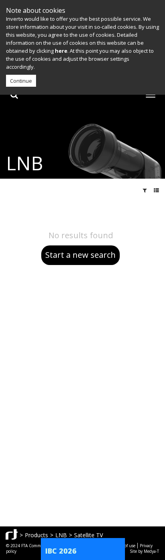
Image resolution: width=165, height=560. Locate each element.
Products (36, 535)
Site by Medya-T (144, 551)
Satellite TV (88, 535)
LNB (61, 535)
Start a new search (80, 254)
